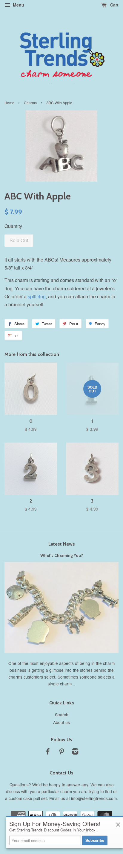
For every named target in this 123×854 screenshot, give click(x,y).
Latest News (61, 544)
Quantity (13, 226)
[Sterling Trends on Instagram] (75, 752)
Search (61, 714)
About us (61, 722)
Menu (18, 5)
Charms (30, 102)
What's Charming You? (61, 555)
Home (9, 102)
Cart (114, 5)
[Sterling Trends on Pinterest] (61, 752)
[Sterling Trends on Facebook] (47, 752)
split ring (37, 296)
